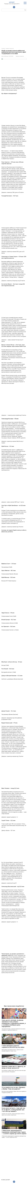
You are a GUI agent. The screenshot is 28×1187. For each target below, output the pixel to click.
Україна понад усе (20, 56)
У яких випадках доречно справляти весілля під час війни (13, 1046)
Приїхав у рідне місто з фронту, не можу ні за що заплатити (13, 1067)
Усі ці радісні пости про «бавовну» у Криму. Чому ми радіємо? (13, 1088)
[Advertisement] (14, 29)
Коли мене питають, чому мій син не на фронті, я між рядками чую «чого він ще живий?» (13, 1109)
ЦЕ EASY (12, 2)
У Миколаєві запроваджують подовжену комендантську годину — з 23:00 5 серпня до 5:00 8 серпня (14, 1132)
